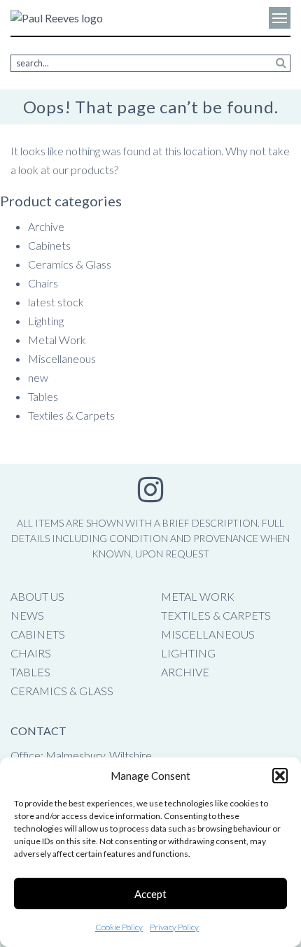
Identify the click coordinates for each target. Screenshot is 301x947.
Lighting (46, 320)
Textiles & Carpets (71, 415)
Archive (46, 226)
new (38, 377)
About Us (37, 596)
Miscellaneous (62, 358)
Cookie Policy (119, 927)
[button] (280, 776)
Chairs (43, 283)
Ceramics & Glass (69, 264)
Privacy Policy (174, 927)
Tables (43, 396)
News (27, 615)
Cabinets (49, 245)
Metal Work (57, 339)
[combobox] (150, 63)
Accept (150, 894)
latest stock (56, 301)
